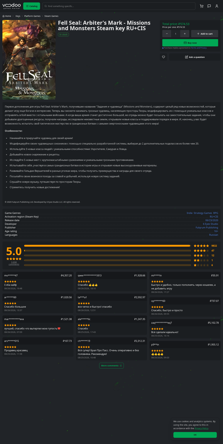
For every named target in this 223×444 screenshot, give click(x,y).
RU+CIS (214, 216)
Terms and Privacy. (199, 48)
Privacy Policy (201, 428)
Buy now (192, 42)
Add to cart (207, 33)
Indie (190, 213)
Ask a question (197, 57)
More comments (109, 365)
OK (195, 435)
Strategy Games (203, 213)
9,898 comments (14, 263)
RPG (215, 213)
